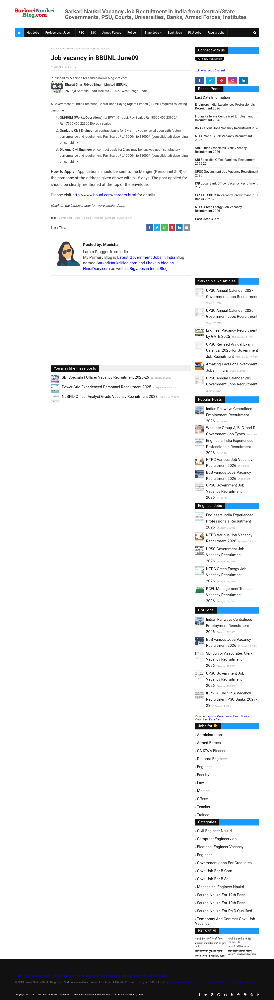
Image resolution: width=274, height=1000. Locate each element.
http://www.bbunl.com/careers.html (104, 195)
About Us (29, 975)
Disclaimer (43, 975)
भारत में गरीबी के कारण (238, 946)
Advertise (131, 975)
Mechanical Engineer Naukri (220, 887)
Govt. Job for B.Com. (215, 871)
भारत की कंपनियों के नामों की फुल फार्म (210, 945)
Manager (110, 218)
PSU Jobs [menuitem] (194, 32)
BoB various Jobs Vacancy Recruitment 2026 (227, 128)
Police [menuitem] (131, 32)
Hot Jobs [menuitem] (33, 32)
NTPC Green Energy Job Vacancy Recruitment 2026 (218, 209)
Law (200, 782)
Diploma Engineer (212, 758)
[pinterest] (221, 80)
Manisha (58, 67)
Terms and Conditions (84, 975)
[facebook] (199, 80)
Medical (204, 790)
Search (104, 975)
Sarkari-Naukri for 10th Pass (221, 903)
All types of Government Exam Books (226, 716)
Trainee (203, 814)
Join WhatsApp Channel (210, 70)
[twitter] (210, 80)
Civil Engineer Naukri (214, 830)
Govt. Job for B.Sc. (213, 879)
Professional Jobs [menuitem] (57, 32)
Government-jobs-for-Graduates (224, 863)
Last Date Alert (212, 719)
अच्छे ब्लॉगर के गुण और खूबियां (208, 951)
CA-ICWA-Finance (211, 750)
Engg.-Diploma (83, 218)
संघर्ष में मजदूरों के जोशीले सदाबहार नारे (240, 940)
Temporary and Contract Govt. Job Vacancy (225, 921)
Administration (209, 734)
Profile (142, 975)
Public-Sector (66, 48)
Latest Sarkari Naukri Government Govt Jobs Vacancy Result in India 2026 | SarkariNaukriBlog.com (89, 994)
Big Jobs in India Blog (148, 268)
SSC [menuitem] (93, 32)
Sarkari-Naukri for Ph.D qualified (224, 911)
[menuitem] (19, 32)
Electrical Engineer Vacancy (220, 847)
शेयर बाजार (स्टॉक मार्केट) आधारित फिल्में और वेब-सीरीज (242, 953)
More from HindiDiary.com (209, 955)
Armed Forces (209, 742)
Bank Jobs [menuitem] (175, 32)
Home (54, 48)
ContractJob (66, 218)
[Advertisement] (31, 109)
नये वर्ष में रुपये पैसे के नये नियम (209, 938)
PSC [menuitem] (81, 32)
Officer (202, 798)
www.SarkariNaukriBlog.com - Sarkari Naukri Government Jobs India (212, 982)
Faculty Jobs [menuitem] (215, 32)
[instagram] (232, 80)
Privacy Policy (60, 975)
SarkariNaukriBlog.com (116, 263)
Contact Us (117, 975)
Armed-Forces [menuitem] (111, 32)
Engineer (98, 218)
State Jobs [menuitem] (152, 32)
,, (51, 402)
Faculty (203, 774)
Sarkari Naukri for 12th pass (221, 895)
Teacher (203, 806)
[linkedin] (243, 80)
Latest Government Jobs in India (146, 257)
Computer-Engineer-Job (217, 839)
